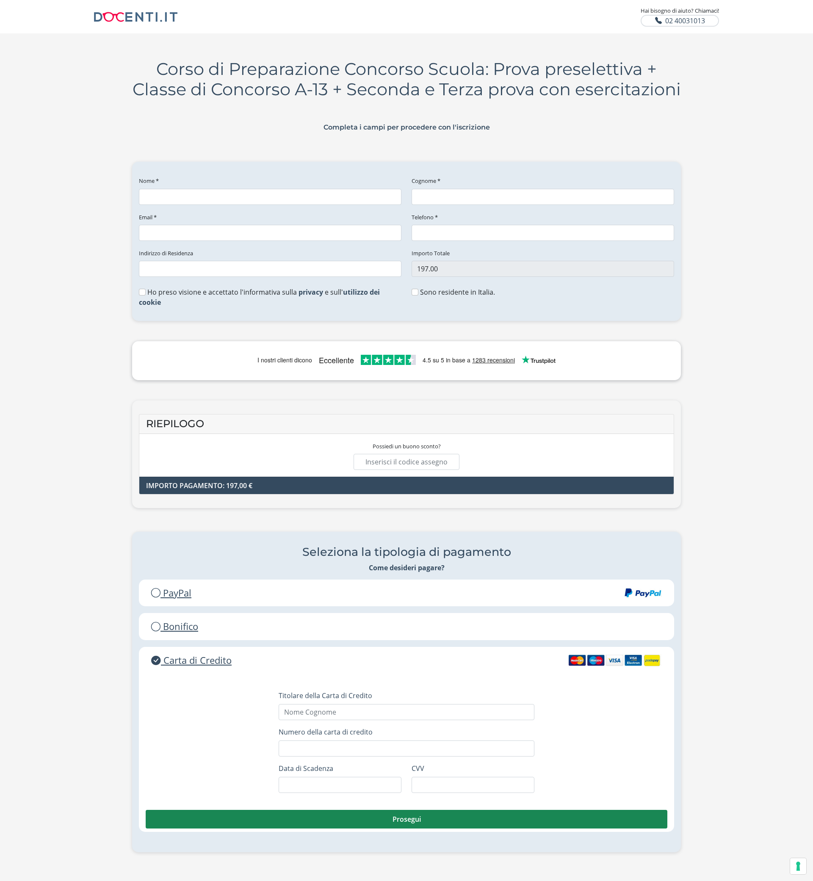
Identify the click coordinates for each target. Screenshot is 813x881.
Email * (148, 217)
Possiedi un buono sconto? (407, 446)
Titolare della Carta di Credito (325, 695)
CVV (418, 768)
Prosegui (407, 819)
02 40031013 (685, 20)
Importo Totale (431, 253)
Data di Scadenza (306, 768)
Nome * (149, 181)
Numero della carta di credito (326, 732)
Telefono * (425, 217)
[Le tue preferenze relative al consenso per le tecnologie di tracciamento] (798, 866)
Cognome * (426, 181)
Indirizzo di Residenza (166, 253)
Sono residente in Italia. (456, 292)
